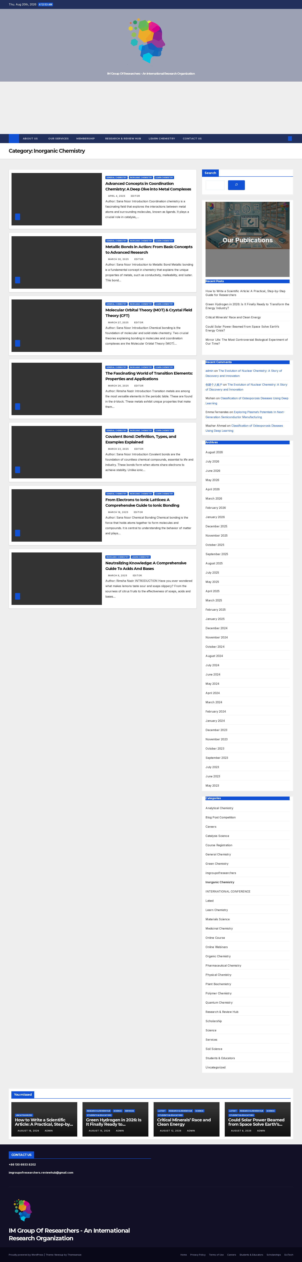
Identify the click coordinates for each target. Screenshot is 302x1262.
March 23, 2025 (119, 449)
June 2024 (213, 674)
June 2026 (213, 470)
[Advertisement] (151, 107)
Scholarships (274, 1254)
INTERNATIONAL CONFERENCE (228, 891)
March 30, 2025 (119, 259)
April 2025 (213, 591)
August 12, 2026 (171, 1130)
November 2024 (217, 637)
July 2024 (212, 665)
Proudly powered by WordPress (26, 1254)
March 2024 (214, 702)
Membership (86, 138)
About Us (31, 138)
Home (184, 1254)
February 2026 (216, 507)
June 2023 (213, 776)
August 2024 (214, 656)
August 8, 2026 (241, 1130)
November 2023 (217, 739)
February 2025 (216, 609)
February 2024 (216, 711)
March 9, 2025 (118, 575)
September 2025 (217, 554)
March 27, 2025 (118, 322)
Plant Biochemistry (218, 984)
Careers (211, 826)
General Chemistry (116, 177)
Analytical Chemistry (219, 808)
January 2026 (215, 517)
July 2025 (212, 572)
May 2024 (212, 683)
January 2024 (215, 720)
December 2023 (216, 730)
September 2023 (217, 758)
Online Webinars (217, 947)
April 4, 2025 (117, 196)
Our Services (58, 138)
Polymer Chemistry (218, 993)
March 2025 (214, 600)
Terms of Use (216, 1254)
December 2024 (217, 628)
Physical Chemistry (218, 975)
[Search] (236, 185)
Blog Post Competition (221, 817)
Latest (210, 900)
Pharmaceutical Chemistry (223, 965)
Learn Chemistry (162, 138)
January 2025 (215, 619)
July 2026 (212, 461)
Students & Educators (220, 1058)
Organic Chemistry (218, 956)
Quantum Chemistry (219, 1002)
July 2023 (212, 767)
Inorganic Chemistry (141, 177)
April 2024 (213, 693)
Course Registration (219, 845)
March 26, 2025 (119, 385)
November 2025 (217, 535)
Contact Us (192, 138)
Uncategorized (215, 1067)
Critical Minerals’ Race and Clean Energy (233, 317)
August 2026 (214, 452)
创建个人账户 (214, 384)
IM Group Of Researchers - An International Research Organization (151, 73)
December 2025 (216, 526)
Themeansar (74, 1254)
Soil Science (214, 1049)
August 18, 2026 (29, 1130)
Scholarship (214, 1021)
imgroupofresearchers (221, 873)
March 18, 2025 (118, 512)
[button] (284, 138)
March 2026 (214, 498)
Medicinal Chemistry (219, 928)
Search (210, 173)
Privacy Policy (198, 1254)
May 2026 (212, 480)
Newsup (59, 1254)
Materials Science (217, 919)
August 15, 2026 (100, 1130)
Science (211, 1030)
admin (209, 371)
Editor (135, 196)
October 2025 (215, 545)
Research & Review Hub (123, 138)
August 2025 (214, 563)
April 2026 (213, 489)
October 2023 (215, 748)
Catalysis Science (217, 836)
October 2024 (215, 646)
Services (211, 1039)
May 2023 (212, 785)
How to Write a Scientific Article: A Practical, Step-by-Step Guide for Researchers (43, 1124)
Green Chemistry (217, 863)
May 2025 (212, 582)
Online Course (215, 937)
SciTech (288, 1254)
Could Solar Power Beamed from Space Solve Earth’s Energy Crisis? (256, 1124)
